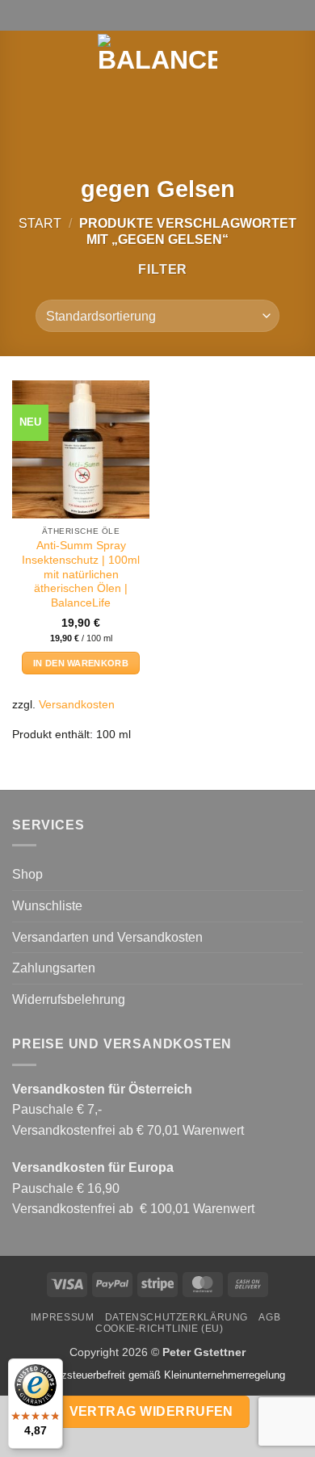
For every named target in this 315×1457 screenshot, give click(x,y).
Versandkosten (77, 704)
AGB (269, 1317)
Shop (27, 874)
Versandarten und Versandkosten (107, 937)
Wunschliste (47, 906)
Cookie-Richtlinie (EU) (159, 1328)
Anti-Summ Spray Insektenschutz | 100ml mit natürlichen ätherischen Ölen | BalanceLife (81, 574)
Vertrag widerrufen (151, 1411)
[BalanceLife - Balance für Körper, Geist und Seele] (157, 61)
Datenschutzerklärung (176, 1317)
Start (40, 223)
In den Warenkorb (80, 663)
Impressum (62, 1317)
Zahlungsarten (53, 968)
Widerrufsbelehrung (68, 999)
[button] (22, 61)
